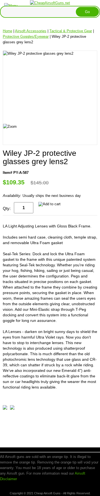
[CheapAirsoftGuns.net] (50, 3)
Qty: (7, 208)
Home (7, 31)
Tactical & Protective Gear (70, 31)
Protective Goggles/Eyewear (26, 36)
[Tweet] (5, 408)
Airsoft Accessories (30, 31)
